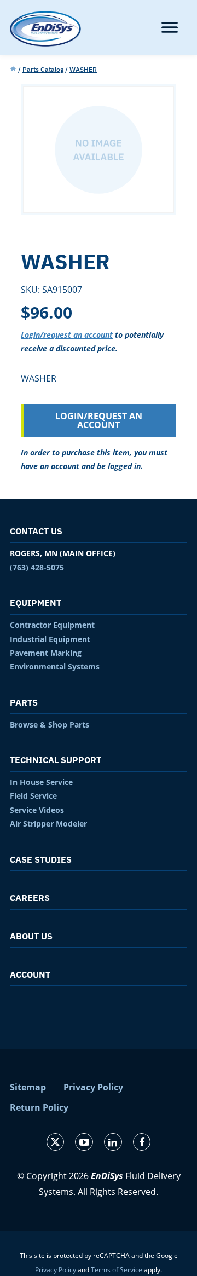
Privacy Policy (93, 1087)
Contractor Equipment (52, 625)
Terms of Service (116, 1270)
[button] (169, 27)
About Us (31, 936)
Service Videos (37, 810)
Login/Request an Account (98, 420)
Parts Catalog (42, 69)
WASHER (83, 69)
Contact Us (36, 531)
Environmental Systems (55, 666)
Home (13, 69)
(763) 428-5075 (37, 567)
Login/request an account (67, 335)
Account (30, 974)
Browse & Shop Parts (49, 724)
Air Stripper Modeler (48, 823)
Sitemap (28, 1087)
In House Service (41, 782)
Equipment (35, 602)
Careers (30, 897)
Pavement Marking (46, 653)
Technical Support (55, 759)
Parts (24, 702)
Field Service (33, 795)
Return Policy (39, 1107)
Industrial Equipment (50, 639)
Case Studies (41, 859)
